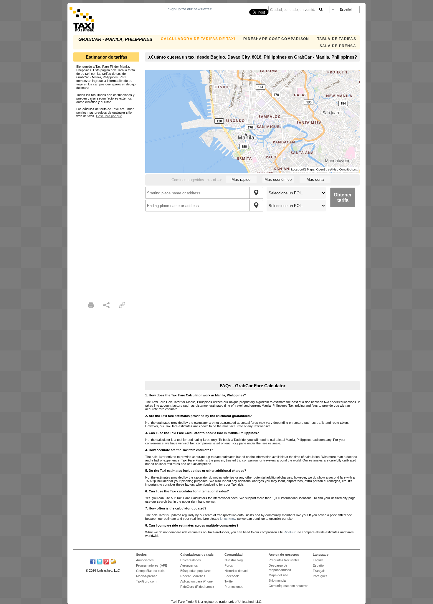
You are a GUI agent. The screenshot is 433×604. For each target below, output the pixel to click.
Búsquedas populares (195, 570)
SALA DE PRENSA (338, 46)
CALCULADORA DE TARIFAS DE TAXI (198, 39)
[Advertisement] (106, 206)
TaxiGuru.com (146, 581)
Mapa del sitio (278, 575)
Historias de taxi (235, 570)
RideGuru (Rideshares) (197, 586)
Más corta (315, 179)
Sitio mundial (277, 580)
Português (320, 576)
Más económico (278, 179)
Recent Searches (192, 576)
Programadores (147, 565)
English (318, 560)
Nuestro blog (233, 560)
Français (319, 570)
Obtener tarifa (343, 197)
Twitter (229, 581)
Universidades (190, 560)
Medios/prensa (146, 576)
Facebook (231, 576)
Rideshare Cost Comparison (276, 39)
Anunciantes (145, 560)
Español (318, 565)
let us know (228, 518)
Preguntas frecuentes (284, 560)
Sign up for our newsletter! (190, 9)
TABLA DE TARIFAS (336, 39)
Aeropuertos (189, 565)
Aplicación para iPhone (196, 581)
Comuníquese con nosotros (288, 586)
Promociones (233, 586)
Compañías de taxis (150, 570)
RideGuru (291, 532)
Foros (228, 565)
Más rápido (241, 179)
